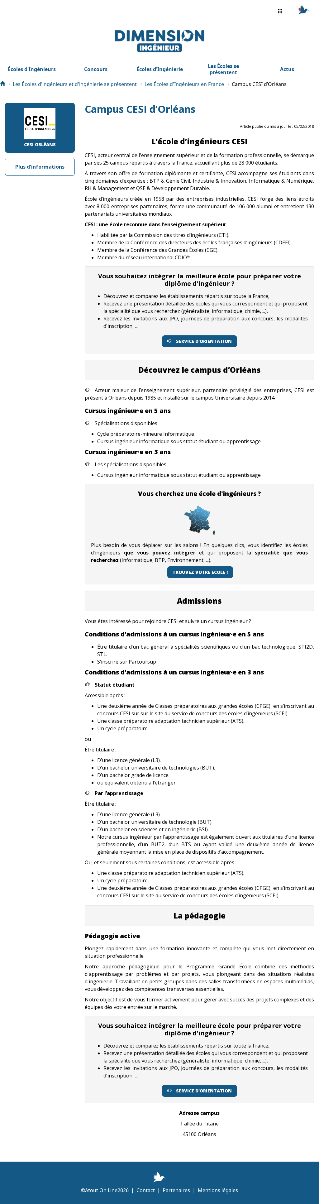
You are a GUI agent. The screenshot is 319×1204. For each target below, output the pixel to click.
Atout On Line (101, 1190)
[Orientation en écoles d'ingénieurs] (2, 84)
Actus (287, 69)
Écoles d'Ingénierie (159, 69)
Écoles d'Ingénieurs (32, 69)
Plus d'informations (39, 166)
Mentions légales (218, 1190)
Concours (95, 69)
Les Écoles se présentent (223, 69)
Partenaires (176, 1190)
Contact (145, 1190)
